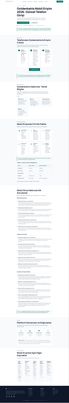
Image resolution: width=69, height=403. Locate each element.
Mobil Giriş (60, 1)
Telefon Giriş (43, 394)
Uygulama (42, 395)
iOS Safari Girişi (27, 362)
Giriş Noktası (24, 1)
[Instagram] (9, 396)
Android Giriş (43, 392)
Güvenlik (45, 1)
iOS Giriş (42, 391)
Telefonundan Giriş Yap (23, 22)
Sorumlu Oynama (55, 390)
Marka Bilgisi (35, 1)
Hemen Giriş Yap (35, 69)
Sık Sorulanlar (41, 1)
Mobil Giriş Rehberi (19, 362)
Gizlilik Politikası (55, 392)
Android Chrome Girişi (34, 362)
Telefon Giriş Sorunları (41, 362)
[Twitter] (7, 396)
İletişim (54, 394)
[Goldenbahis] (9, 1)
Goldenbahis (19, 5)
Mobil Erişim (30, 1)
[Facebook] (11, 396)
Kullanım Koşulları (55, 391)
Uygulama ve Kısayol (49, 362)
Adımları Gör (34, 22)
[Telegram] (14, 396)
